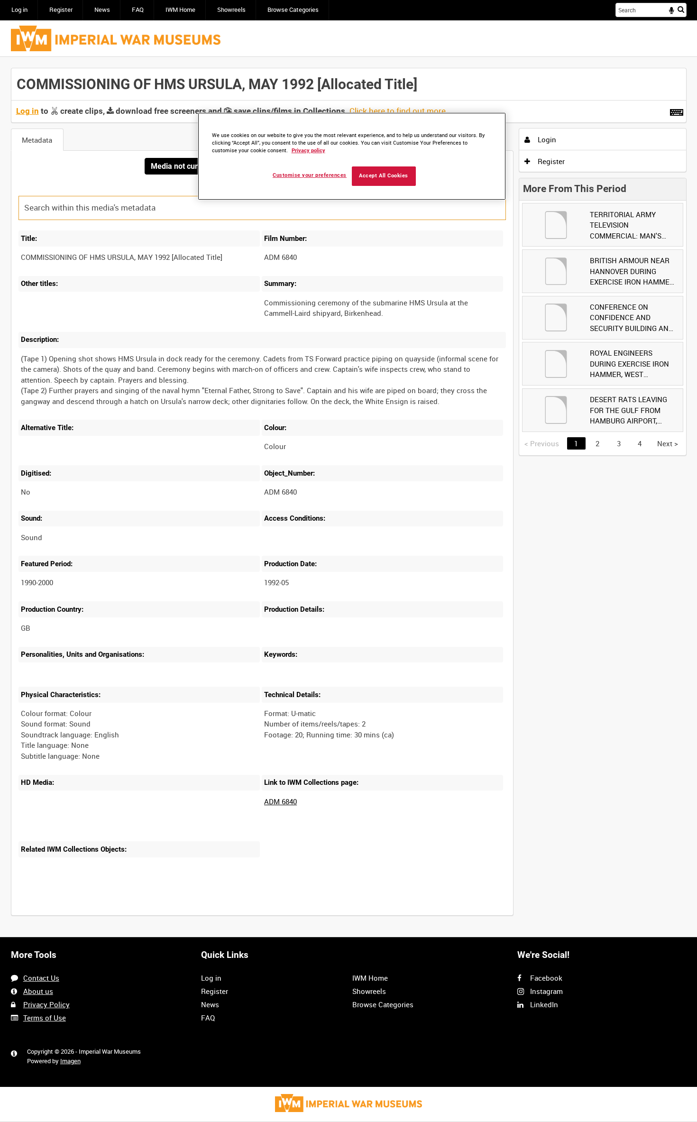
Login (546, 139)
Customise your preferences (310, 175)
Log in (19, 10)
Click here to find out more (397, 111)
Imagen (70, 1061)
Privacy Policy (46, 1004)
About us (38, 991)
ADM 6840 (280, 801)
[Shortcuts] (676, 110)
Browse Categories (293, 10)
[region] (352, 156)
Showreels (231, 10)
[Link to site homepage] (115, 38)
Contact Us (41, 978)
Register (61, 10)
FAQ (138, 10)
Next (667, 443)
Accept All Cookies (383, 176)
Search (681, 9)
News (102, 10)
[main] (349, 497)
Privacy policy (308, 150)
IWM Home (180, 10)
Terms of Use (44, 1017)
